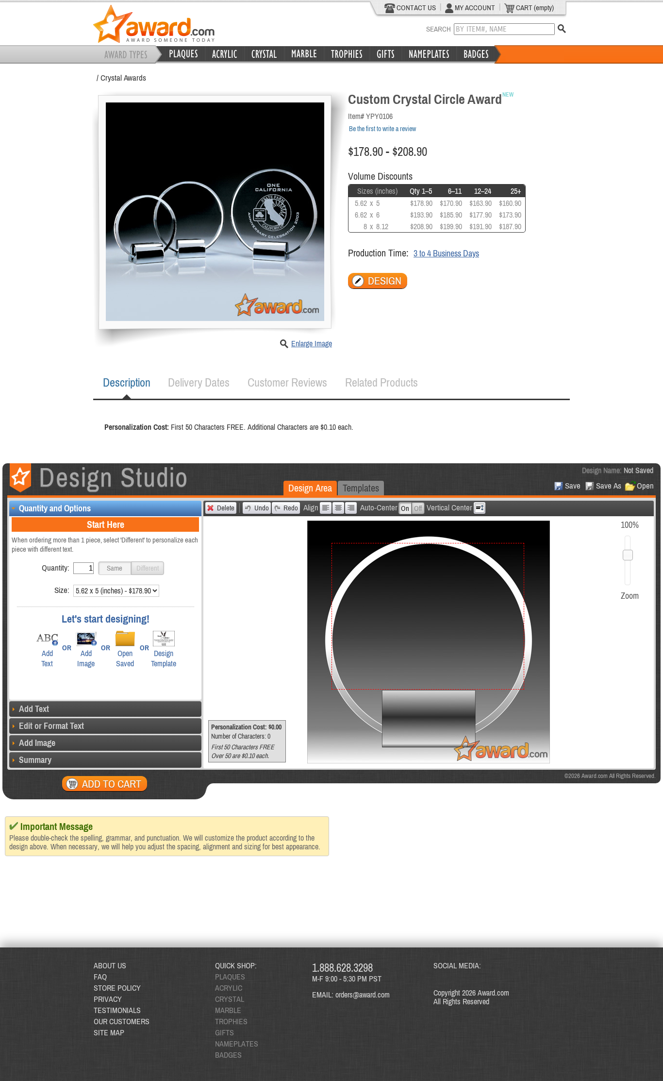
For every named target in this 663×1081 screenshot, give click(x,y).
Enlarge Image (311, 343)
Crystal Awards (123, 78)
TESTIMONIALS (117, 1010)
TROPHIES (231, 1021)
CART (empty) (534, 7)
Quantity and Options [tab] (55, 508)
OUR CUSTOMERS (121, 1021)
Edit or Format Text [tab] (51, 726)
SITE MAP (109, 1032)
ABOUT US (110, 965)
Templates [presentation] (361, 487)
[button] (114, 568)
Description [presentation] (126, 382)
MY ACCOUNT (474, 7)
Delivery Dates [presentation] (199, 382)
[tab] (127, 382)
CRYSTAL (229, 999)
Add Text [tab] (34, 709)
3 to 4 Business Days (446, 253)
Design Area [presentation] (310, 487)
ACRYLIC (228, 987)
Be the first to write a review (382, 129)
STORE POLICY (117, 987)
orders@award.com (362, 994)
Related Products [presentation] (381, 382)
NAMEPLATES (236, 1043)
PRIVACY (108, 999)
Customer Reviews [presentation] (287, 382)
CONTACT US (415, 7)
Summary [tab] (35, 760)
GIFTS (224, 1032)
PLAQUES (230, 976)
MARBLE (228, 1010)
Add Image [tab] (37, 743)
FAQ (100, 976)
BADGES (228, 1054)
